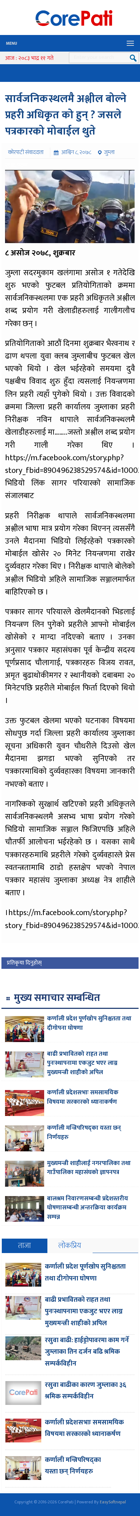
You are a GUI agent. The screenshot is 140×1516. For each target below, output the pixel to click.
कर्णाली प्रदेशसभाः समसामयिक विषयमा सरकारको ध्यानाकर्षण (82, 1097)
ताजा (24, 1245)
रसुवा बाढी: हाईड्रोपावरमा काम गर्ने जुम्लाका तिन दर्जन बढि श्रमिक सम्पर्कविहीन (87, 1352)
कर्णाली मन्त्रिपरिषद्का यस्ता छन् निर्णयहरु (84, 1132)
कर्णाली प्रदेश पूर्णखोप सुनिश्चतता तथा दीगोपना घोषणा (89, 1023)
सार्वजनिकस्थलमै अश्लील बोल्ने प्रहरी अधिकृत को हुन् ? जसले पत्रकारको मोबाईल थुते (65, 115)
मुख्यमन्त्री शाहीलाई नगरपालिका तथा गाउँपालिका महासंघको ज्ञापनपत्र (89, 1168)
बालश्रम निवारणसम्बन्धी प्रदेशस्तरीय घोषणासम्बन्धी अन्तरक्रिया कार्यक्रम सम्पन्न (87, 1208)
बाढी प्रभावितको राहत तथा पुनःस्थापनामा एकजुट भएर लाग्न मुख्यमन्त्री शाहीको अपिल (82, 1063)
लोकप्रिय (70, 1245)
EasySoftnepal (113, 1502)
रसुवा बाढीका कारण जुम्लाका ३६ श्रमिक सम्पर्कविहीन (85, 1390)
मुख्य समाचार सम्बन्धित (57, 997)
